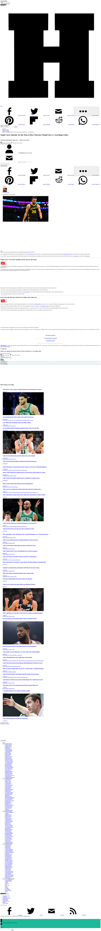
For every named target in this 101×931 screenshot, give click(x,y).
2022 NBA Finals (37, 304)
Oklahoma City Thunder (9, 800)
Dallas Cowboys (8, 753)
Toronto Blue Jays (8, 841)
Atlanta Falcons (8, 745)
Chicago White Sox (8, 818)
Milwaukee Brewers (9, 829)
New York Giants (8, 769)
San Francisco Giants (9, 836)
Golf (6, 884)
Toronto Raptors (8, 808)
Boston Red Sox (8, 816)
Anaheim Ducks (8, 845)
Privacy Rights (5, 903)
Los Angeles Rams (8, 762)
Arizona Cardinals (8, 744)
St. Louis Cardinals (8, 838)
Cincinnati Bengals (8, 750)
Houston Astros (8, 823)
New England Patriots (9, 766)
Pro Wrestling (7, 889)
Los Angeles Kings (8, 857)
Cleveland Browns (8, 751)
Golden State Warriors (67, 254)
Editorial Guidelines (6, 897)
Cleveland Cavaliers (9, 784)
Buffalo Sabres (8, 847)
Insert (13, 929)
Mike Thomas (6, 192)
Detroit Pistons (8, 788)
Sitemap (4, 902)
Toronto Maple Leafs (9, 872)
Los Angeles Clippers (9, 792)
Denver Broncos (8, 754)
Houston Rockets (8, 790)
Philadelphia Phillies (9, 833)
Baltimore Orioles (8, 815)
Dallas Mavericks (8, 786)
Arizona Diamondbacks (9, 812)
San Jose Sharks (8, 868)
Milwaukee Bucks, (44, 306)
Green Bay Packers (8, 756)
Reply (2, 927)
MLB (4, 811)
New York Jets (8, 770)
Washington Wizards (9, 810)
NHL (4, 843)
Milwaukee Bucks (8, 796)
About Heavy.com (6, 895)
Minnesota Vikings (8, 765)
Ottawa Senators (8, 865)
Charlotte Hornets (8, 782)
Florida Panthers (8, 856)
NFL (4, 743)
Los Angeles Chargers (9, 761)
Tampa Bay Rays (8, 839)
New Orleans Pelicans (9, 798)
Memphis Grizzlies (8, 794)
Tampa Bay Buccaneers (9, 775)
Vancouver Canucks (9, 874)
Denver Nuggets (8, 787)
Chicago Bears (8, 752)
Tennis (6, 891)
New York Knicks (8, 799)
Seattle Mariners (8, 837)
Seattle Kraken (8, 869)
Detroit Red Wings (8, 854)
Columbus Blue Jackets (9, 852)
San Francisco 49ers (9, 773)
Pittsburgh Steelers (8, 772)
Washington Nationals (9, 842)
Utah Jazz (7, 809)
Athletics (6, 813)
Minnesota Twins (8, 830)
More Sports (5, 878)
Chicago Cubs (7, 817)
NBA (4, 778)
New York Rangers (8, 864)
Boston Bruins (7, 846)
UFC (6, 886)
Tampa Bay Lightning (9, 871)
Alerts (2, 125)
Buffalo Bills (7, 748)
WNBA (6, 887)
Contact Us (5, 896)
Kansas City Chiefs (8, 760)
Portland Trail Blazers (9, 804)
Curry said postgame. (26, 291)
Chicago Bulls (7, 783)
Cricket (6, 882)
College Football (8, 881)
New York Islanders (8, 862)
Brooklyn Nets (8, 781)
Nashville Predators (8, 860)
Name (19, 152)
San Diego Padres (8, 835)
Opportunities (5, 898)
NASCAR (7, 885)
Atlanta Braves (8, 814)
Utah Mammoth (8, 873)
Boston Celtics (30, 254)
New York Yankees (8, 832)
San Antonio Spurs (8, 807)
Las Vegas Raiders (8, 763)
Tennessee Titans (8, 776)
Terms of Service (6, 901)
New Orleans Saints (9, 768)
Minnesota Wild (8, 858)
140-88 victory (75, 256)
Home (4, 742)
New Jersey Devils (8, 861)
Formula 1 (7, 883)
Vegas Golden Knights (9, 875)
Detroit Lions (7, 755)
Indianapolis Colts (8, 758)
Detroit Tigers (7, 822)
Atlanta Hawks (8, 779)
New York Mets (8, 831)
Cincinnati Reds (8, 819)
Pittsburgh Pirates (8, 834)
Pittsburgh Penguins (9, 867)
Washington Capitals (9, 876)
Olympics (7, 888)
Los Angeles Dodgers (9, 827)
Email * (19, 162)
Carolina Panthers (8, 749)
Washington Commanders (10, 777)
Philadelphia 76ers (8, 802)
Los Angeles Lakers (9, 793)
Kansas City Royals (8, 825)
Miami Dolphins (8, 764)
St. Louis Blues (8, 870)
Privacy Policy (5, 900)
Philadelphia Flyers (8, 866)
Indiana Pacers (8, 791)
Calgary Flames (8, 848)
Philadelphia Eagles (8, 771)
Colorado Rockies (8, 821)
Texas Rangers (8, 840)
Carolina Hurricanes (9, 849)
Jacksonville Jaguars (9, 759)
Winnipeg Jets (7, 877)
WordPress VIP (27, 916)
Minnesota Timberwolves (9, 797)
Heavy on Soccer (8, 890)
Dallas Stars (7, 853)
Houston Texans (8, 757)
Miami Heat (7, 795)
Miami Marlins (8, 828)
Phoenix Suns (7, 803)
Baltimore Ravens (8, 747)
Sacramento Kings (8, 805)
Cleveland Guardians (9, 820)
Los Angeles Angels (9, 826)
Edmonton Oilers (8, 855)
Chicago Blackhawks (9, 850)
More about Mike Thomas (5, 346)
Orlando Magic (8, 801)
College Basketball (8, 879)
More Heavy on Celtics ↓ (5, 723)
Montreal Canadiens (9, 859)
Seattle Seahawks (8, 774)
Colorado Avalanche (9, 851)
